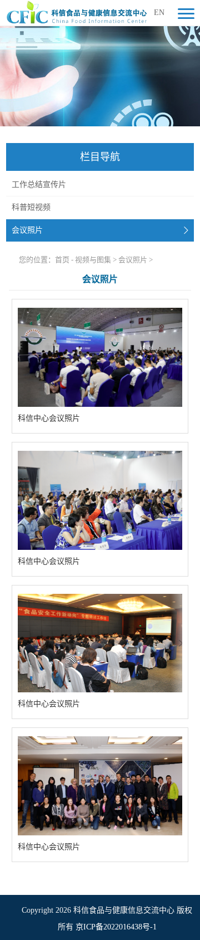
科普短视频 (31, 207)
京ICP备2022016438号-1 (116, 927)
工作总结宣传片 (39, 184)
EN (159, 12)
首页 (62, 259)
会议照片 (27, 230)
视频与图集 (93, 259)
